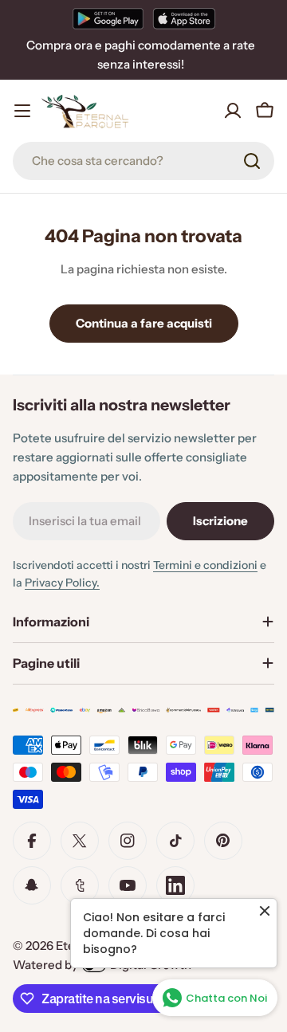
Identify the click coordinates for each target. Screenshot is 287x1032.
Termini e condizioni (205, 565)
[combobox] (143, 161)
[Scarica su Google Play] (108, 18)
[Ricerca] (251, 161)
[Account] (232, 110)
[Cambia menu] (22, 110)
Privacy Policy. (62, 582)
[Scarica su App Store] (184, 18)
